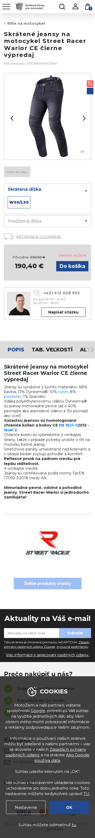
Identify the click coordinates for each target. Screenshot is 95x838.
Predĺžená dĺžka (24, 221)
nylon (63, 391)
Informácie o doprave (38, 236)
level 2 (10, 430)
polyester (12, 396)
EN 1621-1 (68, 425)
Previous (11, 118)
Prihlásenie (75, 6)
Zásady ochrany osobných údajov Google (46, 644)
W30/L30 (19, 202)
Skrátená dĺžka (24, 189)
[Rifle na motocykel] (47, 116)
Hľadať (62, 6)
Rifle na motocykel (26, 23)
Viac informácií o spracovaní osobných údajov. (47, 655)
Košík (90, 8)
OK (69, 807)
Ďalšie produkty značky (47, 583)
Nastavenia (26, 807)
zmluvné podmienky (72, 647)
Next (84, 118)
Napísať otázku (63, 312)
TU (86, 793)
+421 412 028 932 (62, 292)
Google (38, 710)
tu (74, 824)
